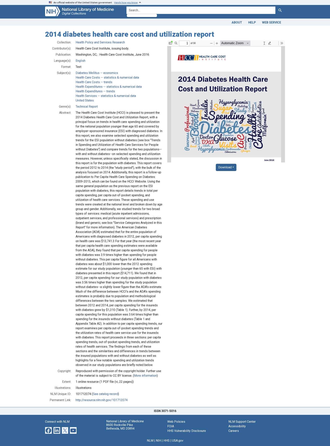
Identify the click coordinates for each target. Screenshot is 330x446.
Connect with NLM (57, 421)
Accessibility (237, 426)
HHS (166, 440)
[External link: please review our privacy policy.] (48, 430)
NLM (150, 440)
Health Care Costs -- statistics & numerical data (107, 77)
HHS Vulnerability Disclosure (186, 431)
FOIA (170, 426)
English (80, 60)
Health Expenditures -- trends (95, 91)
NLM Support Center (242, 421)
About (237, 22)
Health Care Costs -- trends (94, 82)
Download (225, 167)
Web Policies (176, 421)
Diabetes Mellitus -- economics (97, 73)
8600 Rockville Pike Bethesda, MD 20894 (120, 426)
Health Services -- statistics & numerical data (106, 96)
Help (252, 22)
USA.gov (177, 440)
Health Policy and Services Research (100, 42)
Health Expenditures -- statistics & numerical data (109, 86)
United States (85, 100)
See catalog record (105, 394)
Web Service (271, 22)
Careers (233, 431)
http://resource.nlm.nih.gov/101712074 (102, 400)
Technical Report (87, 106)
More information (145, 375)
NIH (158, 440)
